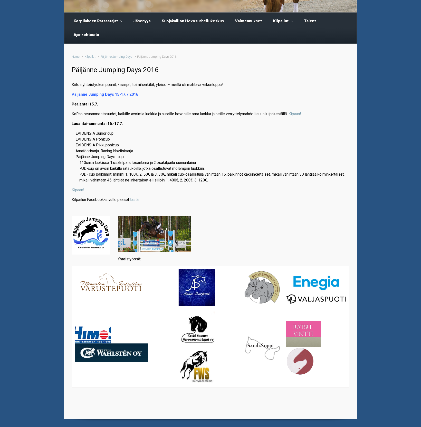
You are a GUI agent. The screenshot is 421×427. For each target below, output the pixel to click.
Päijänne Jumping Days (116, 56)
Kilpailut (90, 56)
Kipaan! (294, 114)
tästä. (134, 199)
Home (75, 56)
